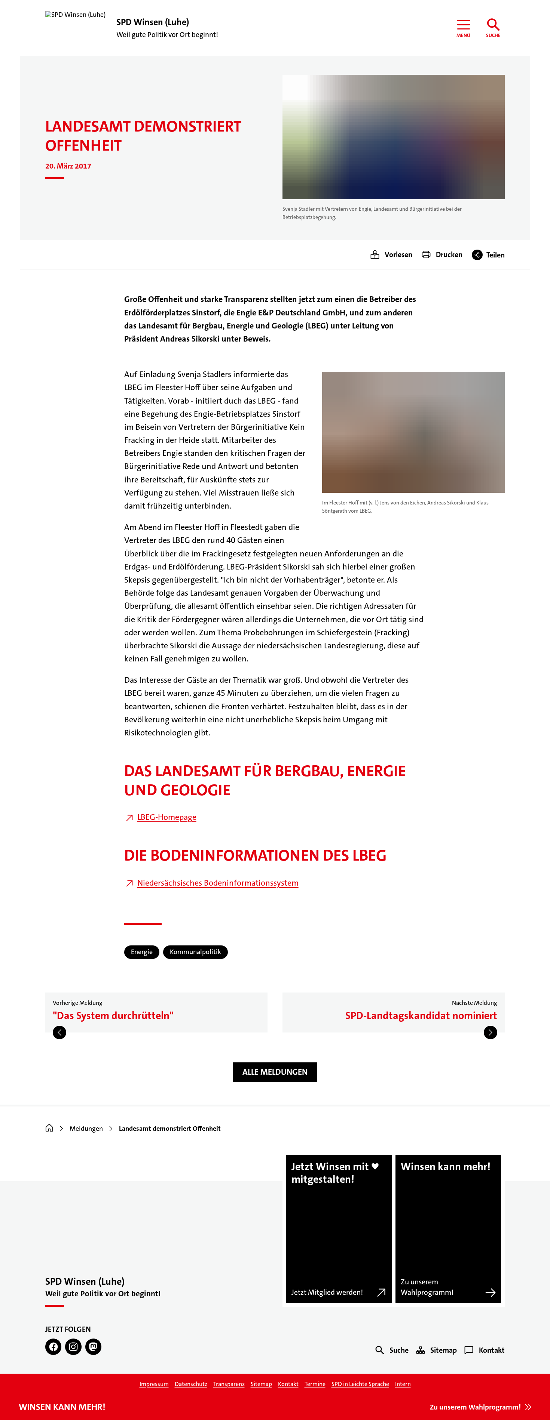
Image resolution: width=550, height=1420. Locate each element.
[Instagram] (73, 1347)
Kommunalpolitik (195, 951)
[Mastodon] (93, 1347)
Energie (142, 951)
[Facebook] (53, 1347)
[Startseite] (49, 1128)
